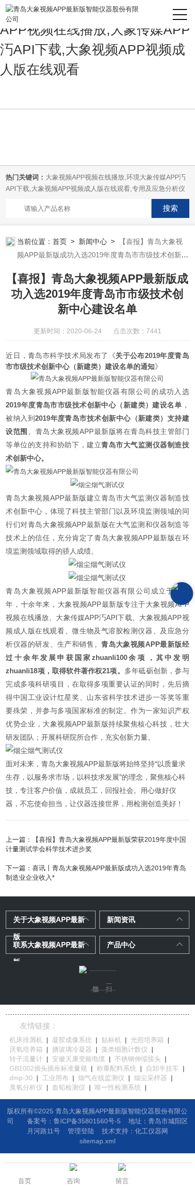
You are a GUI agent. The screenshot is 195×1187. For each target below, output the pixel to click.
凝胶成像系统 (72, 1040)
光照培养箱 (147, 1040)
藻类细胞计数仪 (124, 1049)
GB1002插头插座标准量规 (48, 1068)
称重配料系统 (116, 1068)
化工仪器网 (151, 1131)
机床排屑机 (26, 1040)
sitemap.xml (97, 1141)
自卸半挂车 (162, 1068)
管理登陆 (81, 1131)
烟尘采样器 (150, 1078)
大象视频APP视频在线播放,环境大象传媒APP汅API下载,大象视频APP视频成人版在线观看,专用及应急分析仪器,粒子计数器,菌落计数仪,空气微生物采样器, (96, 188)
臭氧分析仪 (26, 1087)
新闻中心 (93, 241)
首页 (60, 241)
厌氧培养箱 (26, 1049)
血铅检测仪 (68, 1087)
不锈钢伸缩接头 (138, 1059)
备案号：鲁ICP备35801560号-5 (74, 1121)
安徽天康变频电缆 (78, 1059)
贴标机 (111, 1040)
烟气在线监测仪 (101, 1078)
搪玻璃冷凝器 (72, 1049)
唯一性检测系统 (118, 1087)
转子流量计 (26, 1059)
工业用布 (55, 1078)
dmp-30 (21, 1078)
